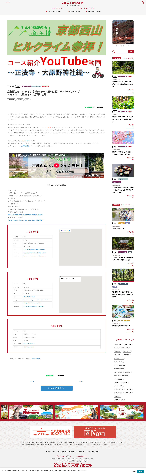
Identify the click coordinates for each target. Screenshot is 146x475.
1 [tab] (116, 45)
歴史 (130, 252)
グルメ (121, 223)
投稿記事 (20, 99)
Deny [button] (133, 471)
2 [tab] (118, 45)
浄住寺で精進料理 (118, 372)
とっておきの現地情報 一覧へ (56, 388)
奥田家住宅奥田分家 (118, 389)
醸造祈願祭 (127, 372)
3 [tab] (121, 45)
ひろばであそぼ (126, 351)
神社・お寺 (26, 86)
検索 (131, 51)
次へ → (81, 381)
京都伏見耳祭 (126, 354)
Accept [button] (140, 471)
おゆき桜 (116, 347)
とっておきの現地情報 (54, 11)
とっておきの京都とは (94, 11)
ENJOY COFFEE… (118, 361)
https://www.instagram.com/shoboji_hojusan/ (35, 252)
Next (140, 411)
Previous (6, 411)
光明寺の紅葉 (117, 354)
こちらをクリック (25, 140)
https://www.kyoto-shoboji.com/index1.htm (34, 249)
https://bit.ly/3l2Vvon (29, 347)
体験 (127, 223)
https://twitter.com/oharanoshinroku (32, 303)
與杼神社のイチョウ (118, 358)
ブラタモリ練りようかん (119, 365)
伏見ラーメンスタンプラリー (120, 382)
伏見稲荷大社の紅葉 (118, 399)
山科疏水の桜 (128, 392)
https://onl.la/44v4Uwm (29, 343)
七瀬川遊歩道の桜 (118, 392)
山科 (115, 252)
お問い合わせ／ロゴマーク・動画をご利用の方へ (85, 451)
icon (143, 3)
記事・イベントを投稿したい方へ (57, 451)
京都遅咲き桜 (128, 344)
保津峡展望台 (117, 351)
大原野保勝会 (11, 99)
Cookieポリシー (83, 456)
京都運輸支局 (125, 375)
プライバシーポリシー (64, 456)
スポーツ (45, 86)
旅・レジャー (36, 86)
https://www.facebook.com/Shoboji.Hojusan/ (35, 256)
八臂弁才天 (116, 375)
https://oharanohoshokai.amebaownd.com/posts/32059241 (25, 214)
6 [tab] (128, 45)
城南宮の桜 (128, 389)
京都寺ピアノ (117, 396)
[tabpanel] (123, 32)
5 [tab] (125, 45)
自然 (121, 320)
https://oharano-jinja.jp (29, 296)
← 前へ (32, 381)
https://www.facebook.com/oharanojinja (34, 306)
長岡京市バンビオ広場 (119, 368)
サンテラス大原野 (118, 386)
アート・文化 (123, 283)
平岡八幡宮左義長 (118, 379)
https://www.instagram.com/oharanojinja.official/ (36, 300)
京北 (115, 146)
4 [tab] (123, 46)
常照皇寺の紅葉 (124, 347)
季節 (130, 76)
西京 (18, 86)
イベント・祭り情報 (75, 11)
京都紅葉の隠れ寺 (118, 344)
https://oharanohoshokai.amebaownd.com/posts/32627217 (25, 220)
